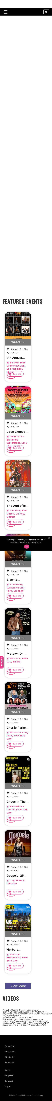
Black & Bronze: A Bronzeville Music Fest (15, 580)
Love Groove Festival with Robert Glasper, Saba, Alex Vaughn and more (18, 432)
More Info (16, 374)
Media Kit (9, 1057)
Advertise (9, 1062)
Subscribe (2, 662)
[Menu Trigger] (5, 12)
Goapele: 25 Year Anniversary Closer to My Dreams (16, 876)
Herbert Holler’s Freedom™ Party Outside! (17, 950)
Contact (9, 1081)
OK (26, 546)
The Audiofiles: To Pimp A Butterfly (17, 506)
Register (9, 1075)
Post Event (10, 1051)
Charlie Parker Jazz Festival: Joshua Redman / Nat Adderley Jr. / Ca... (17, 728)
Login (7, 1070)
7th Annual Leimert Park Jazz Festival (16, 358)
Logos (8, 1086)
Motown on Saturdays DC (16, 654)
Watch (16, 342)
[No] (48, 538)
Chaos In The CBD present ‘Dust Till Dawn (17, 802)
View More (18, 986)
